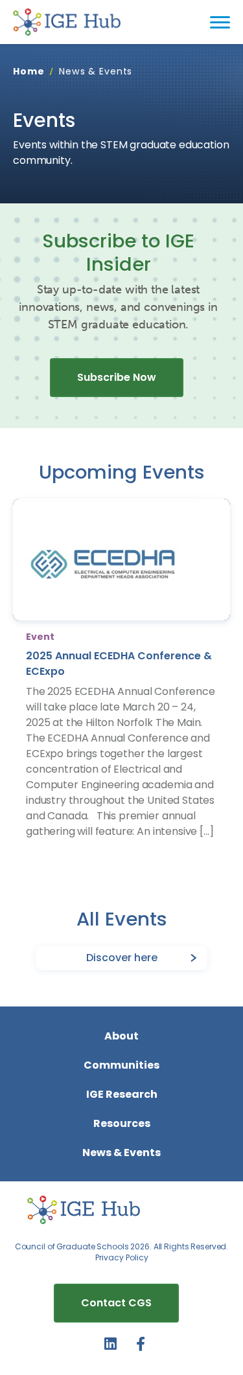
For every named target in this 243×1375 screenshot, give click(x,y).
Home (28, 71)
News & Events (121, 1152)
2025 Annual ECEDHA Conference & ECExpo (119, 663)
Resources (121, 1123)
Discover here (121, 957)
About (121, 1035)
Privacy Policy (121, 1257)
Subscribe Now (116, 377)
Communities (121, 1065)
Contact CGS (116, 1302)
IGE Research (121, 1094)
